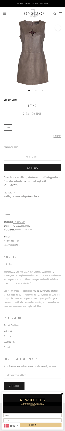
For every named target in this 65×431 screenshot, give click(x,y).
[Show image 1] (29, 90)
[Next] (42, 90)
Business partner (10, 341)
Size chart (57, 135)
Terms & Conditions (11, 325)
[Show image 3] (36, 90)
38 (7, 138)
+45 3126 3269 (19, 221)
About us (7, 336)
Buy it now (32, 167)
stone (8, 127)
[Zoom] (58, 28)
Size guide (8, 330)
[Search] (54, 13)
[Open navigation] (4, 13)
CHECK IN (32, 425)
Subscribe (14, 386)
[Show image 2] (32, 90)
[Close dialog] (62, 394)
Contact (7, 347)
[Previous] (22, 90)
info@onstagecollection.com (21, 225)
